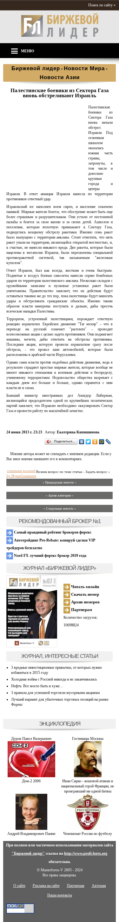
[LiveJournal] (108, 442)
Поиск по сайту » (102, 5)
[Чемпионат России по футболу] (87, 828)
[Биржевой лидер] (59, 37)
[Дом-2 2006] (31, 776)
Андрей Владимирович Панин (31, 833)
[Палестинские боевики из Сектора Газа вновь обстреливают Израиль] (46, 184)
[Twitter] (88, 442)
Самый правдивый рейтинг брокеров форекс (52, 532)
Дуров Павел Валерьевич (31, 738)
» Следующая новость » (59, 508)
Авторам (99, 885)
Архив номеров (85, 602)
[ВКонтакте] (81, 442)
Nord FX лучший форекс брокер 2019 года (49, 555)
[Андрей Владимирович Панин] (31, 828)
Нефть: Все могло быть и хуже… (37, 686)
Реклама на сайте (46, 885)
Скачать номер (84, 594)
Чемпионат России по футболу (87, 833)
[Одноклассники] (95, 442)
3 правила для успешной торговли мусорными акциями (55, 692)
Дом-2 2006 (31, 781)
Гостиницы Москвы (87, 738)
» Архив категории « (59, 495)
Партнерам (81, 609)
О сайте (19, 885)
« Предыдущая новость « (59, 482)
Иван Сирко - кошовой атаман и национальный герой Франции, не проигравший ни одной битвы (87, 786)
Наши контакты (59, 895)
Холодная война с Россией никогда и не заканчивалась (54, 679)
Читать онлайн (84, 586)
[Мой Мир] (101, 442)
